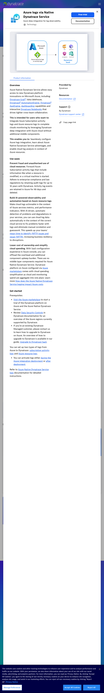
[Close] (97, 11)
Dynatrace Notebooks (31, 109)
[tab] (22, 78)
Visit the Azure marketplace (27, 299)
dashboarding (28, 106)
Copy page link (69, 122)
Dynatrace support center (70, 114)
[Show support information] (69, 107)
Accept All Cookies (72, 687)
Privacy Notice (12, 682)
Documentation (83, 21)
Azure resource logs (27, 353)
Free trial (82, 15)
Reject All (91, 687)
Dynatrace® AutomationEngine (24, 102)
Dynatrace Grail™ (18, 99)
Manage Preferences (12, 687)
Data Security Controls (32, 312)
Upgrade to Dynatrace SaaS (33, 342)
